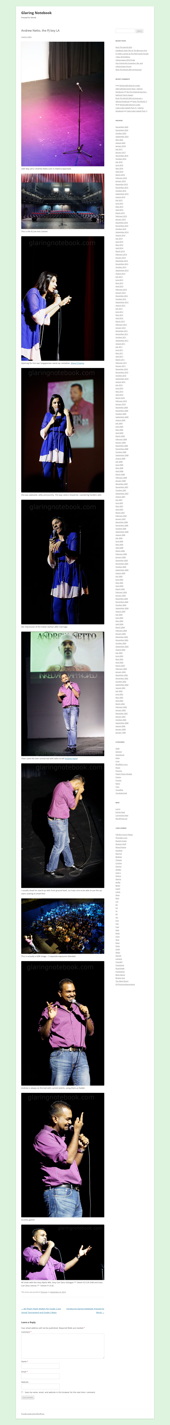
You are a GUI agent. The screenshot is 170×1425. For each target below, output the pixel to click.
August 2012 (120, 305)
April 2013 (119, 286)
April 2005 (119, 586)
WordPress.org (121, 818)
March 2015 (120, 213)
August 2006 (120, 535)
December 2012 (122, 296)
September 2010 (122, 379)
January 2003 (121, 672)
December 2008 (122, 445)
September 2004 (122, 608)
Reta (117, 898)
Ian (117, 917)
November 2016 (122, 155)
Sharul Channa (77, 363)
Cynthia (119, 863)
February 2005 (121, 592)
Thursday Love (121, 838)
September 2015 (122, 194)
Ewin (117, 930)
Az (116, 911)
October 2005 (121, 567)
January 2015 (121, 219)
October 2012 (121, 299)
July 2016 (119, 162)
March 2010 (120, 398)
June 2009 (119, 426)
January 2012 (121, 328)
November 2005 (122, 563)
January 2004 (121, 634)
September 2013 (122, 270)
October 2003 (121, 643)
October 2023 (121, 133)
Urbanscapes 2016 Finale (125, 60)
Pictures (44, 1292)
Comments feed (122, 815)
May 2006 (119, 544)
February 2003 (121, 669)
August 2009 (120, 420)
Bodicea (119, 857)
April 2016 (119, 171)
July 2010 (119, 385)
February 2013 (121, 289)
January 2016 (121, 181)
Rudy (118, 933)
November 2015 (122, 187)
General (119, 751)
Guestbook (120, 755)
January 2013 (121, 293)
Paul (117, 927)
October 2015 (121, 191)
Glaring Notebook (36, 12)
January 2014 (121, 257)
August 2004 (120, 611)
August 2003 (120, 649)
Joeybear (119, 850)
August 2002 (120, 688)
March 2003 (120, 665)
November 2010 (122, 372)
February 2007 (121, 516)
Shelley (118, 869)
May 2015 (119, 206)
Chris (118, 936)
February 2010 (121, 401)
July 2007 (119, 500)
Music (118, 767)
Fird (117, 920)
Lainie (118, 892)
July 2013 (119, 277)
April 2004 (119, 624)
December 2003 (122, 637)
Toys (117, 787)
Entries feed (120, 812)
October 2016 (121, 159)
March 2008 (120, 474)
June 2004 (119, 618)
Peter (118, 946)
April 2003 (119, 662)
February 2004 (121, 630)
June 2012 (119, 312)
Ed (117, 914)
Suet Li (118, 873)
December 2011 (122, 331)
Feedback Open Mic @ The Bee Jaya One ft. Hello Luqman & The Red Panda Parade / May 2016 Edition (132, 53)
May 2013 (119, 283)
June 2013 (119, 280)
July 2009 (119, 423)
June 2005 (119, 579)
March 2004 (120, 627)
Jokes (118, 758)
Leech (118, 889)
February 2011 (121, 363)
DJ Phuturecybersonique (125, 984)
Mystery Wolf (121, 844)
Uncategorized (121, 793)
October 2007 (121, 490)
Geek (118, 748)
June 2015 (119, 203)
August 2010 (120, 382)
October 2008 (121, 452)
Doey (118, 895)
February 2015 (121, 216)
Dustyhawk (120, 968)
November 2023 (122, 130)
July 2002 (119, 691)
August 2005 (120, 573)
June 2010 (119, 388)
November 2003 (122, 640)
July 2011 (119, 347)
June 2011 (119, 350)
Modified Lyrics (122, 764)
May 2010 (119, 391)
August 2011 (120, 344)
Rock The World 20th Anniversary (129, 69)
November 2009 (122, 410)
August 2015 (120, 197)
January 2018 (121, 146)
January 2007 (121, 519)
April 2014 (119, 248)
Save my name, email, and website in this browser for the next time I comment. (60, 1392)
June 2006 (119, 541)
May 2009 (119, 430)
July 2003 (119, 653)
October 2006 (121, 528)
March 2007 (120, 512)
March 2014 (120, 251)
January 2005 (121, 595)
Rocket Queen (121, 841)
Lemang (119, 959)
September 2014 (122, 232)
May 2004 (119, 621)
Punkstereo (120, 971)
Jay (117, 904)
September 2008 (122, 455)
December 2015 (122, 184)
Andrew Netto (71, 758)
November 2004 (122, 602)
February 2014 (121, 254)
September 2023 (122, 136)
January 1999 (121, 732)
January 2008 (121, 481)
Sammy (119, 866)
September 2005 (122, 570)
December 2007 (122, 484)
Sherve (118, 876)
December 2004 (122, 598)
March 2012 (120, 321)
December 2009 (122, 407)
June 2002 (119, 694)
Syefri (118, 949)
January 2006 (121, 557)
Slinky (118, 952)
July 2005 (119, 576)
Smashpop (120, 965)
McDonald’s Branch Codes (130, 85)
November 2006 (122, 525)
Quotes (118, 780)
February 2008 (121, 477)
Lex (117, 901)
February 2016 (121, 178)
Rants (118, 783)
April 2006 (119, 547)
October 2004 (121, 605)
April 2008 (119, 471)
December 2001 (122, 713)
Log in (118, 809)
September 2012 (122, 302)
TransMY (119, 962)
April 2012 (119, 318)
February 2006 (121, 554)
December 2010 (122, 369)
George (118, 955)
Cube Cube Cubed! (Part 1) (137, 111)
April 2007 (119, 509)
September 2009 (122, 417)
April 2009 (119, 433)
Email (24, 1371)
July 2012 (119, 308)
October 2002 (121, 681)
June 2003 (119, 656)
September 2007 (122, 493)
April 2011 (119, 356)
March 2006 (120, 551)
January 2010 (121, 404)
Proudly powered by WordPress (32, 1414)
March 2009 (120, 436)
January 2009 (121, 442)
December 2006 (122, 522)
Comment (26, 1332)
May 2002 (119, 697)
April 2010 (119, 395)
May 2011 (119, 353)
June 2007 (119, 503)
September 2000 (122, 723)
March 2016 (120, 175)
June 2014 (119, 242)
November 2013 (122, 264)
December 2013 (122, 261)
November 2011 (122, 334)
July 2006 (119, 538)
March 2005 (120, 589)
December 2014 (122, 222)
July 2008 (119, 461)
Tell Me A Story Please (124, 834)
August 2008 (120, 458)
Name (24, 1361)
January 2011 (121, 366)
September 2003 (122, 646)
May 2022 (119, 140)
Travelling (119, 790)
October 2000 (121, 720)
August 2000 (120, 726)
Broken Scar (120, 978)
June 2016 (119, 165)
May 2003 (119, 659)
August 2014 (120, 235)
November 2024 (122, 127)
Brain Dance (120, 975)
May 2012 (119, 315)
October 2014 (121, 229)
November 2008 (122, 449)
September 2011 (122, 340)
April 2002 (119, 700)
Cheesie (119, 860)
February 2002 (121, 707)
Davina (118, 879)
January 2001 (121, 716)
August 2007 (120, 496)
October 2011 (121, 337)
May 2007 (119, 506)
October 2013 (121, 267)
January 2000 (121, 729)
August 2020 (120, 143)
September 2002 (122, 685)
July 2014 (119, 238)
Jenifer (118, 882)
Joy (117, 908)
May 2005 (119, 583)
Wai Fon (119, 853)
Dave (118, 943)
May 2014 (119, 245)
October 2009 (121, 414)
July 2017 (119, 149)
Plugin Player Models (124, 774)
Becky (118, 885)
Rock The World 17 (140, 101)
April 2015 (119, 210)
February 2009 (121, 439)
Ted (117, 924)
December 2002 (122, 675)
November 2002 (122, 678)
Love (117, 761)
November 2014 (122, 226)
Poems (118, 777)
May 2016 (119, 168)
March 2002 (120, 704)
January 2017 (121, 152)
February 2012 (121, 324)
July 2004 (119, 614)
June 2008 (119, 465)
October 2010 (121, 375)
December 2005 (122, 560)
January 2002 (121, 710)
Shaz (117, 940)
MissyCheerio (121, 847)
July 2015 (119, 200)
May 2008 (119, 468)
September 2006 (122, 532)
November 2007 (122, 487)
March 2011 (120, 359)
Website (24, 1382)
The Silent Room (122, 981)
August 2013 (120, 273)
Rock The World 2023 (124, 47)
